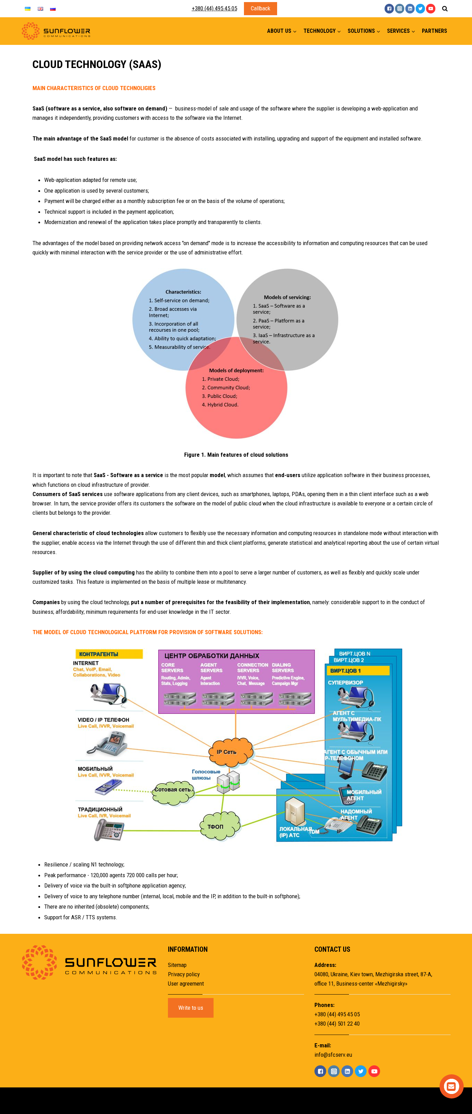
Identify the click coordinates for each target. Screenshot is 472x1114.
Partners (434, 31)
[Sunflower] (56, 31)
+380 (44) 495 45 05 (214, 8)
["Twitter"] (420, 8)
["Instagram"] (399, 8)
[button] (294, 31)
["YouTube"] (430, 8)
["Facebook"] (389, 8)
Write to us (190, 1007)
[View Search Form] (445, 8)
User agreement (186, 983)
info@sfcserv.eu (333, 1054)
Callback (260, 8)
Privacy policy (184, 974)
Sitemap (177, 964)
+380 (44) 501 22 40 (337, 1023)
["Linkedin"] (410, 8)
